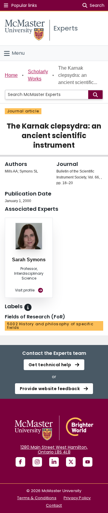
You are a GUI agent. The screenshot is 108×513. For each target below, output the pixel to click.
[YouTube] (87, 462)
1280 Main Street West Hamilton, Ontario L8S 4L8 (54, 449)
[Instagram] (37, 462)
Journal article (23, 111)
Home (11, 75)
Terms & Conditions (36, 498)
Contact (54, 505)
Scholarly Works (38, 75)
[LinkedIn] (54, 462)
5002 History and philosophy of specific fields (50, 325)
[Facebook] (20, 462)
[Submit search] (95, 94)
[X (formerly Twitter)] (71, 462)
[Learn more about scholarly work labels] (28, 307)
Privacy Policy (77, 498)
